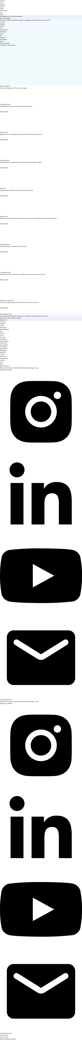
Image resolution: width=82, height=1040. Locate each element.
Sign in (2, 14)
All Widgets (3, 16)
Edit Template (4, 112)
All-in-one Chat (11, 16)
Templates (3, 45)
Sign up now (3, 320)
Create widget (11, 45)
